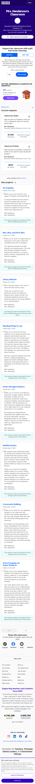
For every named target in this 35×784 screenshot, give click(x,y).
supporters (9, 716)
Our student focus (23, 668)
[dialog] (17, 771)
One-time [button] (25, 55)
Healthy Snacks (10, 445)
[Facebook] (20, 736)
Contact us (21, 683)
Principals (28, 749)
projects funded (26, 716)
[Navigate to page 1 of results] (9, 630)
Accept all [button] (17, 780)
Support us (5, 677)
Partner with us (6, 674)
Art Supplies (8, 188)
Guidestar (17, 711)
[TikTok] (26, 736)
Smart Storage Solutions (14, 387)
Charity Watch (9, 709)
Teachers (19, 749)
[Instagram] (8, 736)
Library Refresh (10, 279)
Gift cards (5, 671)
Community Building (12, 504)
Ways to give (6, 683)
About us (20, 665)
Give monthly (6, 668)
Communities (21, 674)
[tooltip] (26, 32)
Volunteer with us (7, 680)
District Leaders (10, 751)
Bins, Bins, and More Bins (14, 233)
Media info (21, 680)
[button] (17, 37)
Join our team (22, 671)
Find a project (6, 665)
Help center (17, 658)
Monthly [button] (9, 55)
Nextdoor (30, 647)
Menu (30, 3)
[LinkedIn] (14, 736)
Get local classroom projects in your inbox (17, 741)
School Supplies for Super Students (11, 564)
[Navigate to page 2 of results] (26, 630)
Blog (19, 677)
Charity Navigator (21, 709)
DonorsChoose (5, 2)
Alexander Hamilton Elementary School (17, 26)
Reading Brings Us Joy (12, 326)
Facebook (13, 647)
